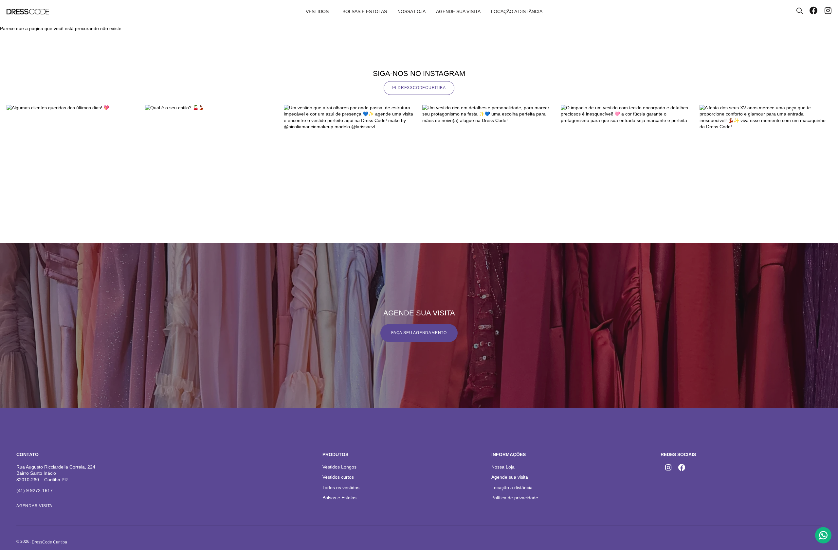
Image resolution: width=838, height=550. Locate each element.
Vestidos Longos (339, 467)
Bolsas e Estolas (364, 11)
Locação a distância (516, 11)
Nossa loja (411, 11)
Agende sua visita (458, 11)
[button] (49, 542)
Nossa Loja (503, 467)
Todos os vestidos (340, 487)
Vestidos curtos (338, 477)
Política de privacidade (514, 497)
